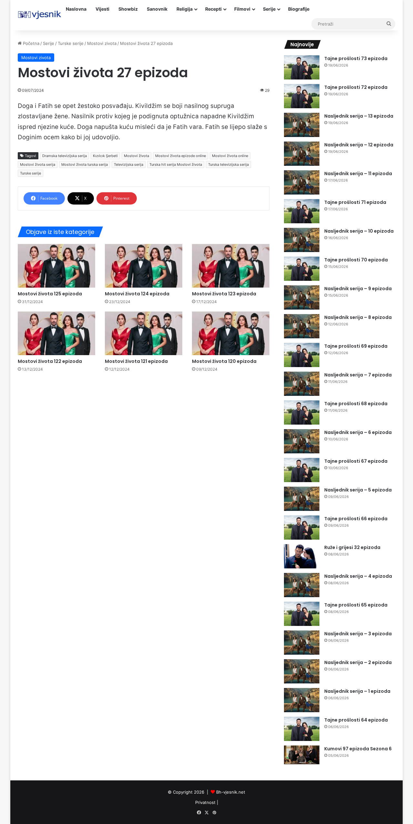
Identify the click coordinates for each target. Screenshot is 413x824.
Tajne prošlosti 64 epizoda (356, 720)
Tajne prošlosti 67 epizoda (356, 461)
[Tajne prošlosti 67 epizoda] (301, 470)
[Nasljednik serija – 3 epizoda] (301, 642)
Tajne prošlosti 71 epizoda (355, 202)
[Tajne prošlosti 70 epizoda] (301, 269)
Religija (184, 9)
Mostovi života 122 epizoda (50, 361)
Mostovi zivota (101, 43)
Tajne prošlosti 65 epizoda (356, 605)
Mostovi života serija (37, 164)
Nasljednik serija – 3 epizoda (358, 633)
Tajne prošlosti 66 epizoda (356, 518)
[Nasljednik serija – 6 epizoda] (301, 441)
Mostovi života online (230, 155)
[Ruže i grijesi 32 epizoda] (301, 556)
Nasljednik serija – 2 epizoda (358, 662)
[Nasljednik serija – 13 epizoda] (301, 125)
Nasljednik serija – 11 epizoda (358, 173)
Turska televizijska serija (228, 164)
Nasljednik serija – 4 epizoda (358, 576)
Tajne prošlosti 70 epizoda (356, 260)
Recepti (213, 9)
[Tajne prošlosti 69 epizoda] (301, 355)
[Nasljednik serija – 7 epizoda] (301, 384)
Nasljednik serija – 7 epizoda (358, 375)
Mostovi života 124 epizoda (137, 294)
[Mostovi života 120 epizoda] (230, 333)
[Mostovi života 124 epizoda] (143, 266)
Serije (269, 9)
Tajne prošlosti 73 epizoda (356, 58)
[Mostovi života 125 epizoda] (56, 266)
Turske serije (71, 43)
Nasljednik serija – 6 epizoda (358, 432)
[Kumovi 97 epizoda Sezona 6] (301, 755)
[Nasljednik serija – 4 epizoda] (301, 585)
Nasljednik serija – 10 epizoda (359, 231)
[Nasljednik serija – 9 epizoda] (301, 297)
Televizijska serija (128, 164)
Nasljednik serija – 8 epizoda (358, 317)
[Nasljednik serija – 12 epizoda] (301, 154)
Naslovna (76, 9)
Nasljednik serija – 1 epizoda (357, 691)
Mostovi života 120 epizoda (224, 361)
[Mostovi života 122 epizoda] (56, 333)
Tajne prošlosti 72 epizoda (356, 87)
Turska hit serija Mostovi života (175, 164)
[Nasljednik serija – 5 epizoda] (301, 499)
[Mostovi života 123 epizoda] (230, 266)
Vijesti (102, 9)
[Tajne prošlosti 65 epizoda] (301, 614)
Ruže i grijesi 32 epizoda (352, 547)
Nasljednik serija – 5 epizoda (358, 490)
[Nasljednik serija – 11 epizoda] (301, 182)
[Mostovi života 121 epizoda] (143, 333)
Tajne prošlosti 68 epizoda (356, 403)
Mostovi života (136, 155)
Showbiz (128, 9)
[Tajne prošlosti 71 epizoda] (301, 211)
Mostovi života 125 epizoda (50, 294)
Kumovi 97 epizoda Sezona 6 (358, 748)
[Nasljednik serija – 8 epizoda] (301, 326)
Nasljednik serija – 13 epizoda (358, 116)
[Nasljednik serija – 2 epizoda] (301, 671)
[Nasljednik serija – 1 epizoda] (301, 700)
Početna (30, 43)
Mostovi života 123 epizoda (224, 294)
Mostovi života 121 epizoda (136, 361)
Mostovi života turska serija (84, 164)
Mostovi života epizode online (180, 155)
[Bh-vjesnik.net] (39, 15)
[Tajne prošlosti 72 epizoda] (301, 96)
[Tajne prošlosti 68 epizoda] (301, 412)
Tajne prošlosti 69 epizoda (356, 346)
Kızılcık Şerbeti (105, 155)
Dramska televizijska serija (64, 155)
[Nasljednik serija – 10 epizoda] (301, 240)
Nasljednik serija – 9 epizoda (358, 288)
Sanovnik (157, 9)
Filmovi (242, 9)
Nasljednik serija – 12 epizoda (358, 145)
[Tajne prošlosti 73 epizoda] (301, 67)
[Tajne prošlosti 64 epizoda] (301, 729)
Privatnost (205, 802)
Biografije (298, 9)
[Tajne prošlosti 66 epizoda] (301, 527)
